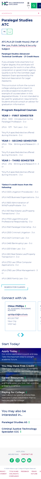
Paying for (13, 392)
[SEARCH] (34, 5)
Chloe (16, 306)
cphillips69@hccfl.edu (18, 314)
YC (4, 32)
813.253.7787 (13, 318)
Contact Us (27, 454)
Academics (7, 13)
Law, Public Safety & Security (21, 45)
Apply (9, 351)
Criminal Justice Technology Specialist (19, 430)
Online (9, 31)
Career (12, 377)
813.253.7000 (13, 454)
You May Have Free (18, 365)
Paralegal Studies (14, 422)
